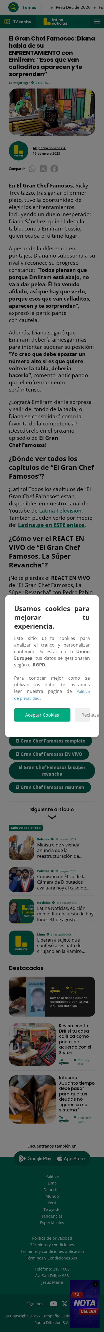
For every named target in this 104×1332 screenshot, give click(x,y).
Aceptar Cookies (42, 715)
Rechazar (86, 715)
